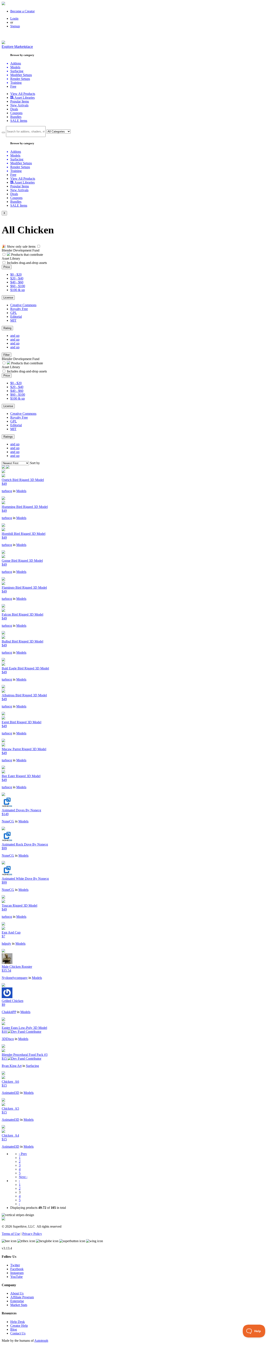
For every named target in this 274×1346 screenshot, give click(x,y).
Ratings (8, 436)
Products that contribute (26, 254)
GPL (13, 313)
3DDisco (8, 1039)
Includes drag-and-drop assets (27, 263)
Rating (7, 328)
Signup (15, 26)
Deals (14, 109)
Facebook (17, 1269)
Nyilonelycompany (15, 978)
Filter (6, 354)
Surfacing (32, 1066)
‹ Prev (23, 1154)
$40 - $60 (16, 282)
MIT (13, 320)
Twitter (15, 1265)
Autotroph (41, 1340)
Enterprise (17, 1301)
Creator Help (19, 1325)
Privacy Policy (32, 1234)
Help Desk (17, 1322)
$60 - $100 (17, 286)
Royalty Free (19, 309)
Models (21, 491)
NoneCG (8, 821)
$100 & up (17, 290)
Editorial (16, 316)
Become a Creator (22, 11)
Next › (23, 1177)
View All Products (22, 94)
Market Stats (18, 1305)
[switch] (38, 246)
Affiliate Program (22, 1297)
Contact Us (17, 1333)
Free (13, 86)
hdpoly (6, 943)
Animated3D (10, 1092)
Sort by (35, 463)
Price (6, 267)
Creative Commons (23, 305)
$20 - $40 (16, 278)
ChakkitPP (9, 1012)
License (8, 297)
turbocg (7, 491)
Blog (13, 1329)
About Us (17, 1293)
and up (14, 335)
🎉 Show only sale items (19, 246)
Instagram (17, 1273)
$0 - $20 (16, 274)
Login (14, 18)
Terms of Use (11, 1234)
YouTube (16, 1276)
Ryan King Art (12, 1066)
